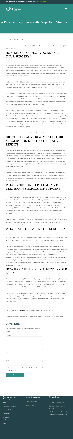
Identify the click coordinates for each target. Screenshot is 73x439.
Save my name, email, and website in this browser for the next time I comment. (25, 369)
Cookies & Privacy (31, 401)
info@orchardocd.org (58, 402)
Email (8, 360)
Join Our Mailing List (9, 410)
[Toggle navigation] (66, 9)
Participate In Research (9, 406)
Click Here (41, 2)
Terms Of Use (30, 405)
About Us (5, 402)
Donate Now (6, 413)
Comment (9, 335)
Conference (6, 417)
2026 (4, 423)
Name (8, 352)
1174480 (51, 408)
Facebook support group (27, 310)
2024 (4, 419)
